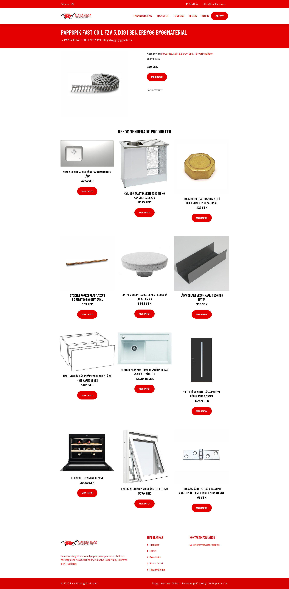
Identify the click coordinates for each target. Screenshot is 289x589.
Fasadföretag (143, 16)
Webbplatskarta (218, 583)
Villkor (176, 583)
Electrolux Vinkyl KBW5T (87, 478)
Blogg (193, 16)
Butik (205, 16)
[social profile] (72, 4)
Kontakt (165, 583)
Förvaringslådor (204, 53)
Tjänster (154, 544)
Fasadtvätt (155, 557)
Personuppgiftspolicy (194, 583)
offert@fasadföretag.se (214, 4)
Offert (219, 15)
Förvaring (166, 53)
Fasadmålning (157, 569)
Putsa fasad (156, 563)
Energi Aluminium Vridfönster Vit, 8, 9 (144, 488)
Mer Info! (157, 76)
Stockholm (194, 4)
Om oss (179, 16)
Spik (191, 53)
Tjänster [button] (162, 16)
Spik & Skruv (180, 53)
